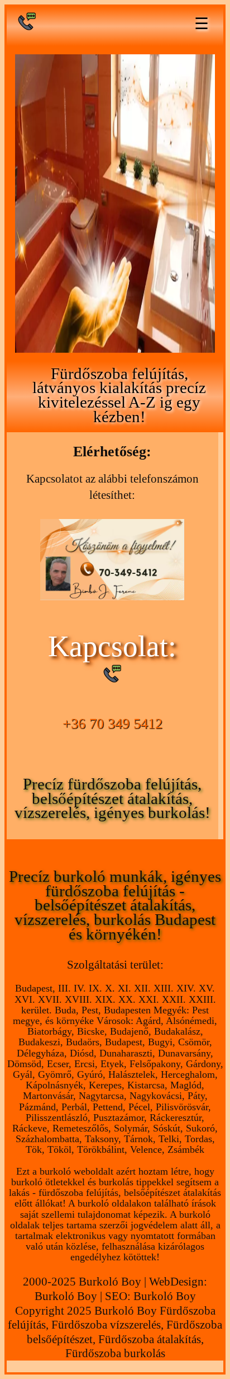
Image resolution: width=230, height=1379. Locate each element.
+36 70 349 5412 (112, 724)
